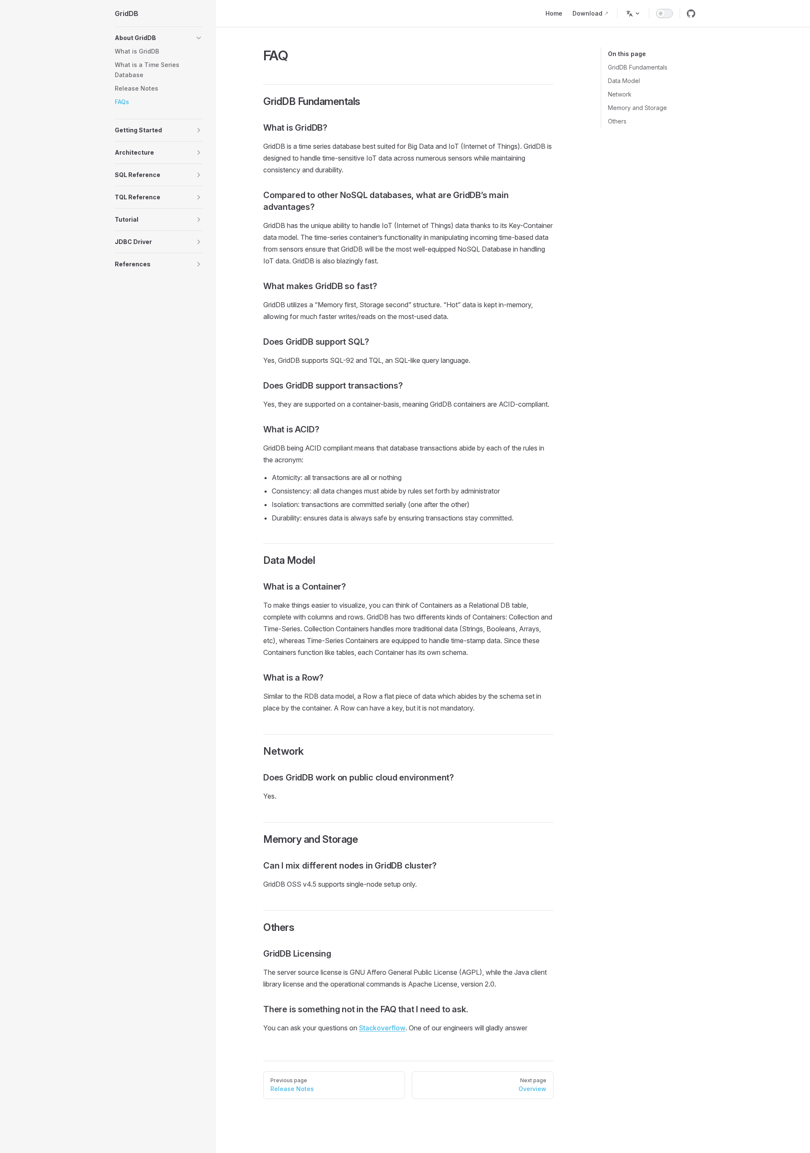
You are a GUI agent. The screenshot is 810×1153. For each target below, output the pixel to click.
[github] (691, 13)
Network (620, 94)
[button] (158, 38)
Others (617, 121)
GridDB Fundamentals (637, 67)
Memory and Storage (637, 107)
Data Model (624, 80)
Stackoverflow (382, 1028)
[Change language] (633, 13)
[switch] (664, 13)
